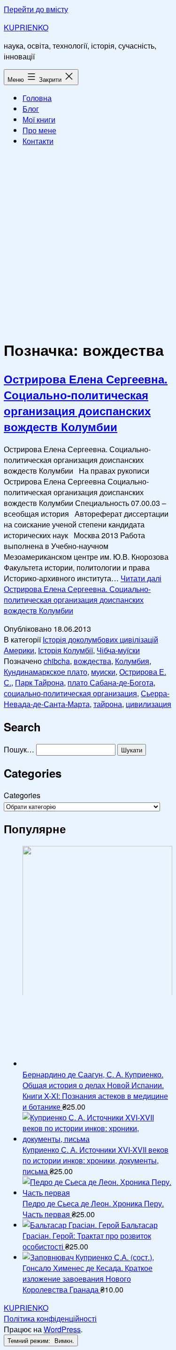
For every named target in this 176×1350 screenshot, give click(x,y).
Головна (37, 98)
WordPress (62, 1329)
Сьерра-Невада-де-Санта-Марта (86, 698)
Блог (31, 108)
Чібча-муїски (118, 650)
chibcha (57, 661)
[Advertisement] (88, 241)
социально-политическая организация (70, 693)
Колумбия (132, 661)
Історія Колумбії (65, 650)
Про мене (39, 130)
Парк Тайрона (39, 682)
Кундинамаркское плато (45, 671)
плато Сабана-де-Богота (110, 682)
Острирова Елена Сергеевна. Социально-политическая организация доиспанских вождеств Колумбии (86, 402)
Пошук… (19, 749)
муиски (103, 671)
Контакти (38, 141)
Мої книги (39, 119)
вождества (92, 661)
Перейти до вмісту (36, 9)
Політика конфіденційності (50, 1318)
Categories (22, 795)
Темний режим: (30, 1340)
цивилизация (148, 704)
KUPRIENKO (26, 27)
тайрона (107, 704)
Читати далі (82, 594)
